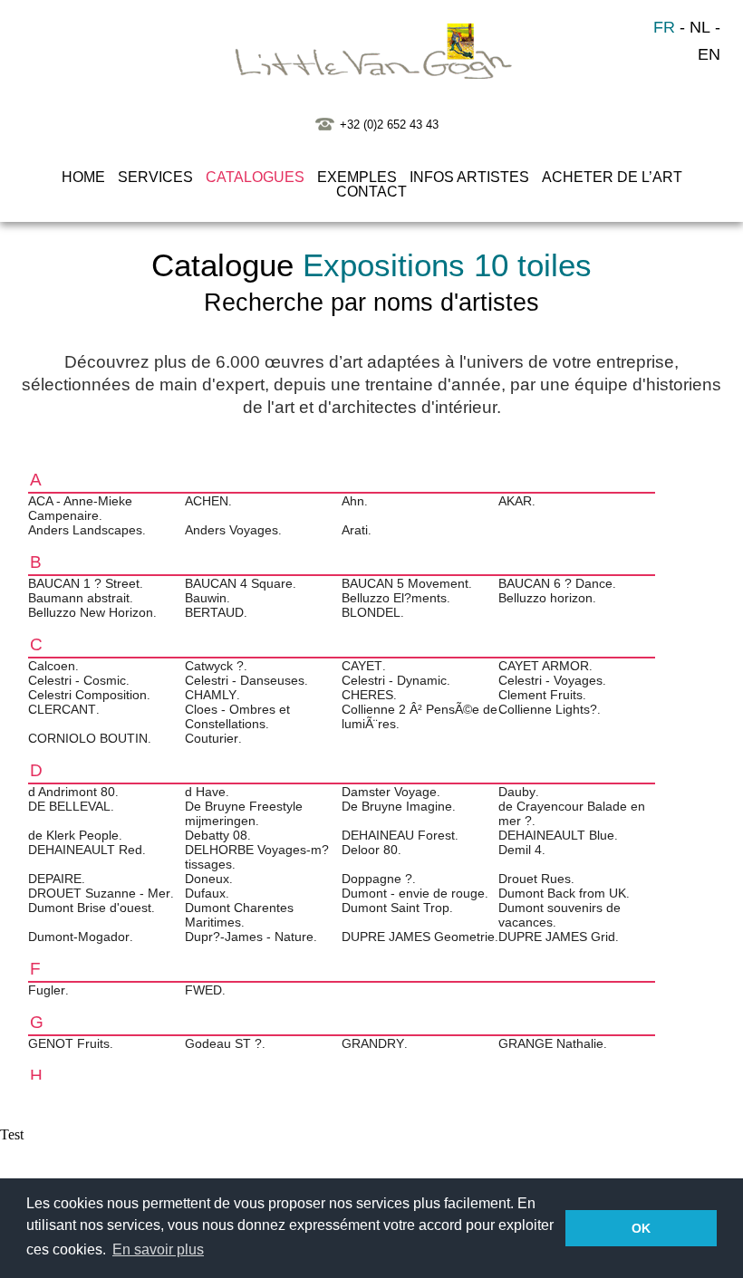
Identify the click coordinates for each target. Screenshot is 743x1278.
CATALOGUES (255, 177)
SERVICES (155, 177)
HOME (83, 177)
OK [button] (641, 1228)
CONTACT (371, 191)
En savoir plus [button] (158, 1249)
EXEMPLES (357, 177)
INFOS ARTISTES (469, 177)
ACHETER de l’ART (612, 177)
